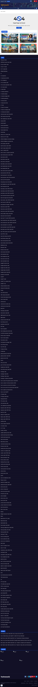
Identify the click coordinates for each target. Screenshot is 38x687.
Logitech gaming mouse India (6, 432)
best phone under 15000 (5, 206)
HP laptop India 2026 (4, 396)
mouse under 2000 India (5, 455)
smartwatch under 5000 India (6, 554)
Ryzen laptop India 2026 (5, 525)
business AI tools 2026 (5, 274)
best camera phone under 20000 (7, 170)
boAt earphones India (4, 254)
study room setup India (5, 563)
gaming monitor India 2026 (5, 355)
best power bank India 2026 (6, 215)
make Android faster (4, 439)
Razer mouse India (4, 509)
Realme (2, 511)
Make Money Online (4, 441)
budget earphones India (5, 265)
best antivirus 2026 (4, 157)
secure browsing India (5, 536)
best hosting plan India (5, 186)
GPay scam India (4, 362)
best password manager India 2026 (7, 204)
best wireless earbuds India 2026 (7, 242)
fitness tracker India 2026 (5, 335)
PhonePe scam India (4, 493)
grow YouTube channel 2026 (6, 364)
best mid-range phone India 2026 (7, 197)
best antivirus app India (5, 159)
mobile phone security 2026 (6, 448)
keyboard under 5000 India (6, 410)
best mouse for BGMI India (5, 202)
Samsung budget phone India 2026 (7, 527)
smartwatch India (4, 552)
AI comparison (3, 75)
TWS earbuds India (4, 577)
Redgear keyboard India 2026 (6, 513)
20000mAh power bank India (6, 62)
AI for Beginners (4, 80)
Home (2, 11)
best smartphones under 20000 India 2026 (8, 222)
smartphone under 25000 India (6, 550)
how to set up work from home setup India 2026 (9, 387)
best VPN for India (4, 233)
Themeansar (2, 683)
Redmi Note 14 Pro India (5, 518)
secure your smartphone (5, 541)
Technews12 (5, 5)
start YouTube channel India (6, 561)
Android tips (3, 132)
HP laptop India (3, 394)
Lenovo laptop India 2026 (5, 423)
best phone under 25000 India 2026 (7, 211)
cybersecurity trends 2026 (5, 306)
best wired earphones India (5, 240)
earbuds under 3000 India (5, 319)
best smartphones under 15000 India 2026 (8, 220)
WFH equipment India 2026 (6, 604)
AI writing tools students (5, 111)
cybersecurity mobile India (5, 303)
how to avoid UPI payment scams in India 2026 (9, 380)
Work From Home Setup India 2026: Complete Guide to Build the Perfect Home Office (16, 640)
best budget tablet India (5, 168)
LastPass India (3, 421)
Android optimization (4, 125)
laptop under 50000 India (5, 419)
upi (1, 579)
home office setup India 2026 (6, 369)
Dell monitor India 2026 (5, 312)
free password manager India (6, 342)
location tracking (4, 430)
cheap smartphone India (5, 285)
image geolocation (4, 398)
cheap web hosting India (5, 288)
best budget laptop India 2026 (6, 166)
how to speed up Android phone (6, 389)
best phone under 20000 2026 (6, 209)
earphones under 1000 (5, 324)
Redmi (2, 516)
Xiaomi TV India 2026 (4, 615)
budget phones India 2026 (5, 272)
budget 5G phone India (5, 263)
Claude (2, 290)
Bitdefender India (4, 245)
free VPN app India (4, 344)
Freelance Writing (4, 349)
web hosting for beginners (5, 597)
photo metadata (3, 495)
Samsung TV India (4, 534)
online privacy (3, 471)
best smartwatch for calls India (6, 224)
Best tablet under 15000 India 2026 (7, 229)
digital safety (3, 317)
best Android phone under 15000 (7, 154)
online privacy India (4, 473)
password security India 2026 (6, 484)
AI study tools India (4, 102)
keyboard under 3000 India (6, 407)
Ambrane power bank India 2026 (7, 114)
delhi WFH (2, 308)
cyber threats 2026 (4, 299)
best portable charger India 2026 (7, 213)
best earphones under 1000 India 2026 (8, 177)
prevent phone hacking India (6, 502)
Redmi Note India (4, 520)
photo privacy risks (4, 498)
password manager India (5, 482)
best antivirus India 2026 (5, 161)
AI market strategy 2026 (5, 96)
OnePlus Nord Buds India (5, 464)
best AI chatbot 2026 (4, 150)
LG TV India (3, 428)
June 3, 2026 (5, 51)
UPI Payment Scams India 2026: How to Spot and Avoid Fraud (9, 39)
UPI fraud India (3, 581)
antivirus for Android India (5, 134)
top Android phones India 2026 (6, 574)
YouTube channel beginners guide (7, 617)
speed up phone (4, 559)
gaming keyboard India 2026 (6, 353)
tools (1, 572)
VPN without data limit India (6, 590)
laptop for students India (5, 414)
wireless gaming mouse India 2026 (7, 608)
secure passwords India (5, 538)
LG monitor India (4, 425)
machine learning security (5, 437)
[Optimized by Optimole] (2, 685)
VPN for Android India (5, 586)
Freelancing (3, 351)
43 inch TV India (4, 66)
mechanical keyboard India (5, 443)
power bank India (4, 500)
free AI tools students (4, 337)
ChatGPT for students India (6, 281)
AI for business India (4, 82)
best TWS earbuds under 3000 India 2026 (8, 231)
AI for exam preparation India (6, 84)
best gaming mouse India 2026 (6, 181)
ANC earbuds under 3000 (5, 116)
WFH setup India (4, 606)
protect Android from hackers (6, 504)
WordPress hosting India (5, 611)
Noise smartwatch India (5, 457)
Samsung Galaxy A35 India (5, 529)
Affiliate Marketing (4, 71)
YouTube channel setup (5, 620)
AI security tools (4, 100)
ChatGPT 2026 (3, 279)
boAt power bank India (5, 258)
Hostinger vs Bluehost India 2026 (7, 378)
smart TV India (3, 547)
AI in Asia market (4, 87)
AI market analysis (4, 93)
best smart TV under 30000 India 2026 (8, 218)
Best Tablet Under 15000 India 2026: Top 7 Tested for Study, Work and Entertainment (16, 644)
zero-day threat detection (5, 626)
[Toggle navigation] (18, 8)
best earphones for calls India (6, 175)
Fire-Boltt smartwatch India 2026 (7, 333)
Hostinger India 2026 (4, 373)
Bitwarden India (3, 247)
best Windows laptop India (5, 238)
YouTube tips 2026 (4, 624)
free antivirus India (4, 340)
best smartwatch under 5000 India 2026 (8, 227)
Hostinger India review (5, 376)
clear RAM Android (4, 292)
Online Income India (4, 466)
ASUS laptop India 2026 (5, 143)
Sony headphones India (5, 556)
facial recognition (4, 328)
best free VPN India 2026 (5, 179)
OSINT (2, 475)
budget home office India (5, 267)
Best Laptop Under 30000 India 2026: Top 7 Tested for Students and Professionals (16, 642)
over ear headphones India (5, 477)
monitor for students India (5, 450)
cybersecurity (3, 301)
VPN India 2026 (3, 588)
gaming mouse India (4, 358)
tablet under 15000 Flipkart (5, 570)
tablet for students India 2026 (6, 565)
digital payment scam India (5, 315)
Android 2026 (3, 120)
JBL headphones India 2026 (6, 405)
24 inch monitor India (4, 64)
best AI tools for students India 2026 (7, 152)
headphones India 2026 (5, 367)
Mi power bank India (4, 446)
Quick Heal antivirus (4, 507)
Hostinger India (3, 371)
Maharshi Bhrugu (11, 51)
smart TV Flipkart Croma (5, 545)
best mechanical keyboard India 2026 (7, 195)
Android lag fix (3, 123)
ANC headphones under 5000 (6, 118)
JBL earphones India (4, 403)
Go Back (19, 27)
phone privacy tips (4, 486)
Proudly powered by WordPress (5, 682)
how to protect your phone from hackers (8, 385)
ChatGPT (2, 276)
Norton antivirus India (5, 459)
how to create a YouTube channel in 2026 (8, 382)
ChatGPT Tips (3, 283)
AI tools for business (4, 107)
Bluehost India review (4, 249)
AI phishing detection (4, 98)
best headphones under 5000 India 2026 (8, 184)
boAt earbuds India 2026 (5, 251)
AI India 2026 (3, 89)
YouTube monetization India (6, 622)
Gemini (2, 360)
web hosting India (4, 599)
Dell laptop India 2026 (5, 310)
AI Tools (2, 105)
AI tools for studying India (5, 109)
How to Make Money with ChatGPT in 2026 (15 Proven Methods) (28, 39)
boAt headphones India (5, 256)
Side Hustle (3, 543)
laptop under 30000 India (5, 416)
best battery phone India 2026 (6, 163)
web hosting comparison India (6, 595)
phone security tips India (5, 491)
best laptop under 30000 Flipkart (7, 188)
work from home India (5, 613)
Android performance (5, 127)
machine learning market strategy (7, 434)
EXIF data (2, 326)
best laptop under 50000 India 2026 (7, 193)
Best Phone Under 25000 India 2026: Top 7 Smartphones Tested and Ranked (15, 638)
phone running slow (4, 489)
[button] (34, 8)
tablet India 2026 (4, 568)
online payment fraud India (5, 468)
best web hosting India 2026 (6, 236)
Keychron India (3, 412)
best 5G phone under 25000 (6, 145)
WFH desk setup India (5, 602)
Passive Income (3, 480)
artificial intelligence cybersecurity (7, 141)
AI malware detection (4, 91)
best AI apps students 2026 (6, 148)
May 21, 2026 (23, 51)
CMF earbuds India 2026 (5, 294)
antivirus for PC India (4, 136)
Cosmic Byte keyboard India (6, 297)
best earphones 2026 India (5, 172)
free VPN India (3, 346)
